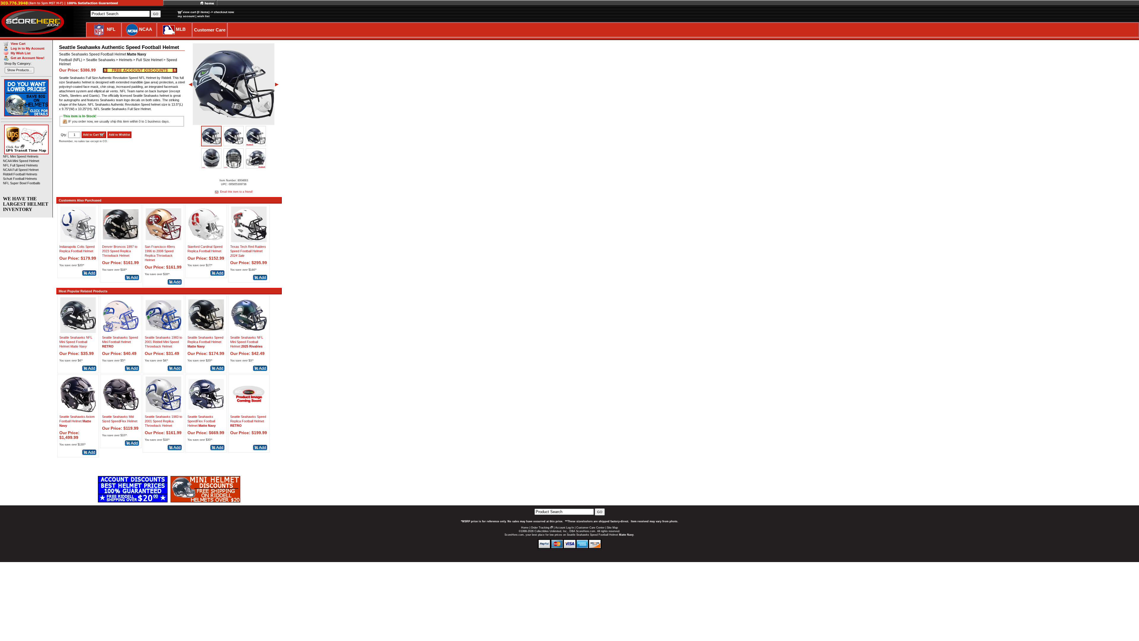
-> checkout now (222, 12)
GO (599, 512)
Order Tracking (540, 527)
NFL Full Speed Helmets (20, 165)
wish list (203, 16)
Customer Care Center (590, 527)
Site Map (612, 527)
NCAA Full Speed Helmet (21, 170)
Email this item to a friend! (236, 191)
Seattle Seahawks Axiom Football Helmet (77, 421)
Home (525, 527)
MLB (181, 29)
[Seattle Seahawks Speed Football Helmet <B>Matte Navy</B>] (211, 136)
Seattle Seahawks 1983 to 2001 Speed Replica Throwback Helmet (163, 421)
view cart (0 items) (196, 12)
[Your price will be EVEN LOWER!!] (140, 70)
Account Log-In (564, 527)
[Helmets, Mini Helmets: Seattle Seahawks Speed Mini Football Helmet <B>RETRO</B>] (121, 331)
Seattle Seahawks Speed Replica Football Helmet (205, 342)
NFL (111, 29)
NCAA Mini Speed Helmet (21, 161)
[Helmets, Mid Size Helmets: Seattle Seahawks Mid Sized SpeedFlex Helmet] (121, 410)
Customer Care (209, 29)
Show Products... (19, 70)
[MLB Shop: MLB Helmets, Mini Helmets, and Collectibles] (169, 29)
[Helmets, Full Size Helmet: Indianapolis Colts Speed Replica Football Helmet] (78, 240)
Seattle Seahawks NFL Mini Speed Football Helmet (75, 342)
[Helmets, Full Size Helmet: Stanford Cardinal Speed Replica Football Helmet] (206, 240)
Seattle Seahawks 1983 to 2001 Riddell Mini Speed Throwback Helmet (163, 342)
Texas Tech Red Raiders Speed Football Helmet (248, 251)
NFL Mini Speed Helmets (21, 156)
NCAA (145, 29)
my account (186, 16)
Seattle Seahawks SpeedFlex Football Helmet (201, 421)
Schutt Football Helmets (20, 178)
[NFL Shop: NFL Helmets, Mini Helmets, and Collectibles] (99, 29)
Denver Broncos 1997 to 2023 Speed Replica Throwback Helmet (119, 251)
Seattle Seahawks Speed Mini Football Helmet (120, 342)
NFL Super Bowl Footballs (21, 183)
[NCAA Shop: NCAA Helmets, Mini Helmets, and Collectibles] (132, 29)
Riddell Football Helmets (20, 174)
